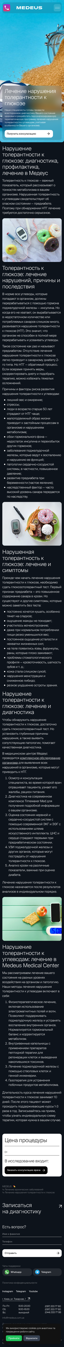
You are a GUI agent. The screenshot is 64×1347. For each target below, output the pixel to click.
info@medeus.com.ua (13, 1317)
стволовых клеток (35, 1071)
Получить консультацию (21, 133)
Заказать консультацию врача (23, 1170)
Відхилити (31, 1338)
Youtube (33, 1291)
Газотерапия (18, 1080)
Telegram (46, 1272)
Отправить (11, 1253)
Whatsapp (16, 1272)
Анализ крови (18, 865)
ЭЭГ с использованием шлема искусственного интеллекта (35, 828)
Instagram (7, 1291)
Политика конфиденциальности (19, 1282)
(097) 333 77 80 (53, 1306)
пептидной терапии (23, 1052)
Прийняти (13, 1338)
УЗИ (11, 847)
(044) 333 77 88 (53, 1312)
